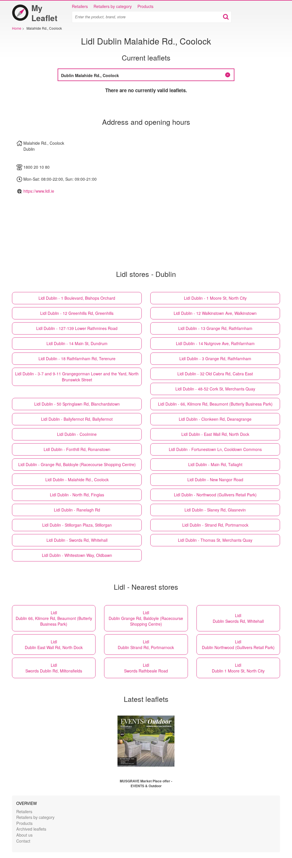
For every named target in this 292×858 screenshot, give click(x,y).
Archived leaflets (31, 829)
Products (145, 6)
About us (24, 835)
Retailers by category (113, 6)
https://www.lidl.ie (38, 191)
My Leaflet (44, 13)
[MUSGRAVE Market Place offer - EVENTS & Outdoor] (146, 741)
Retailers (80, 6)
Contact (23, 841)
